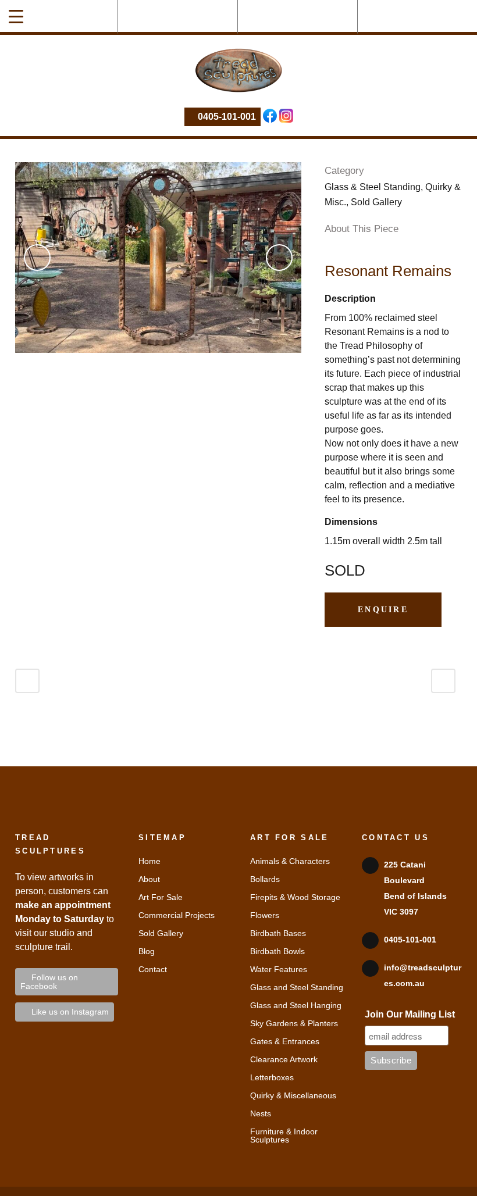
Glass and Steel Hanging (295, 1005)
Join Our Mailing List (410, 1014)
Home (149, 861)
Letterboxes (272, 1077)
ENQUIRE (383, 609)
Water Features (278, 969)
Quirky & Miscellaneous (293, 1095)
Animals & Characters (290, 861)
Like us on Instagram (68, 1011)
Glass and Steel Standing (296, 987)
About (149, 879)
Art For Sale (160, 897)
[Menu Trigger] (16, 16)
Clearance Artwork (284, 1059)
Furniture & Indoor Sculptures (284, 1135)
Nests (260, 1113)
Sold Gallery (160, 933)
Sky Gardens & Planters (294, 1023)
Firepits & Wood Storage (295, 897)
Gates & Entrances (284, 1041)
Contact (152, 969)
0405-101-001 (225, 117)
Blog (146, 951)
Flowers (264, 915)
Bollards (265, 879)
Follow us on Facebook (49, 982)
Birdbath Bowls (277, 951)
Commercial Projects (176, 915)
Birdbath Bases (278, 933)
